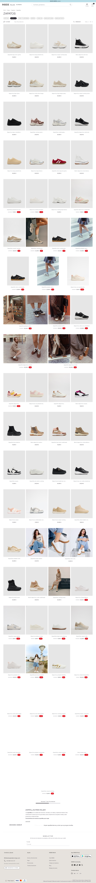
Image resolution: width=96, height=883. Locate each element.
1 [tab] (4, 25)
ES (75, 873)
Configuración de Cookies (65, 881)
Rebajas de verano (53, 868)
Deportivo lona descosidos (37, 713)
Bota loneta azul (82, 752)
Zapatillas (13, 18)
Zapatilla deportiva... (14, 403)
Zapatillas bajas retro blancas (59, 636)
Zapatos (33, 18)
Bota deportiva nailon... (37, 442)
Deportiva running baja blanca (59, 209)
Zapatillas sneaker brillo (14, 558)
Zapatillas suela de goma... (14, 752)
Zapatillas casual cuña (81, 636)
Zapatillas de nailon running (37, 481)
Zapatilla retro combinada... (59, 248)
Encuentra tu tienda (12, 867)
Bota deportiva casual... (82, 403)
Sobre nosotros (52, 860)
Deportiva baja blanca (36, 171)
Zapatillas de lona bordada (37, 675)
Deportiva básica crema (37, 636)
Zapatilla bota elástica (14, 442)
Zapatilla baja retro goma (14, 54)
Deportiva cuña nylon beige (14, 713)
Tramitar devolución (31, 865)
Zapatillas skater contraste (82, 713)
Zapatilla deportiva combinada (82, 209)
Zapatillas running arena (59, 597)
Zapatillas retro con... (70, 558)
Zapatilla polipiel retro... (82, 248)
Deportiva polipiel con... (14, 675)
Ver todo (6, 18)
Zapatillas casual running (59, 752)
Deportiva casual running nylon (82, 93)
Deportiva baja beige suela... (59, 93)
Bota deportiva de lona (82, 54)
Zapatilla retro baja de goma (59, 171)
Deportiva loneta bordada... (37, 209)
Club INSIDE (51, 858)
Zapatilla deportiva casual (70, 365)
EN (80, 873)
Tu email (28, 841)
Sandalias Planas (48, 18)
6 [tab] (8, 25)
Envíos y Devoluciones (32, 858)
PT (78, 873)
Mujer (12, 4)
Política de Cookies (56, 881)
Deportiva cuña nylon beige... (36, 93)
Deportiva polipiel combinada (36, 752)
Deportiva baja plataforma (14, 171)
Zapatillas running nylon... (36, 132)
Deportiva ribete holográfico (81, 675)
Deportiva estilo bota (14, 597)
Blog (50, 865)
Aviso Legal (84, 881)
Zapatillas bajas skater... (37, 558)
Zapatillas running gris (36, 248)
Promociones (30, 863)
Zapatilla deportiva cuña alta (81, 132)
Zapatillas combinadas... (59, 132)
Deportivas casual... (14, 520)
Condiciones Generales (76, 881)
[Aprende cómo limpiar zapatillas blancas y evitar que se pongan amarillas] (62, 825)
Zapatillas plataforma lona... (14, 209)
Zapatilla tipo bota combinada (59, 442)
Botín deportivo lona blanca (82, 171)
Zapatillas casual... (14, 481)
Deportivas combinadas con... (36, 520)
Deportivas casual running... (59, 520)
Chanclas (39, 18)
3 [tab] (6, 25)
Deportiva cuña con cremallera (82, 325)
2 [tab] (5, 25)
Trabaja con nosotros (53, 863)
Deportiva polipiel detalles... (59, 675)
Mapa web (89, 881)
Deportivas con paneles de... (78, 287)
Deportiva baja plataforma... (37, 54)
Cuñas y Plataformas (23, 18)
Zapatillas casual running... (14, 248)
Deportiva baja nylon (14, 93)
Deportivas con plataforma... (36, 403)
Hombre (19, 4)
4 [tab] (7, 25)
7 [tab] (9, 25)
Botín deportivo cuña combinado (36, 597)
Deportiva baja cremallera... (14, 132)
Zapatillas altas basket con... (82, 520)
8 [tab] (55, 296)
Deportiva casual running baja (59, 54)
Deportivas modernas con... (59, 481)
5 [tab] (30, 25)
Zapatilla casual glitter (14, 636)
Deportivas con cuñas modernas (82, 481)
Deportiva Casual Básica (82, 597)
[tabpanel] (14, 38)
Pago (28, 860)
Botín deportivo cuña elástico (81, 442)
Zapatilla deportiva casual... (25, 365)
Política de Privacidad (47, 881)
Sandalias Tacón (59, 18)
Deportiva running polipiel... (59, 713)
